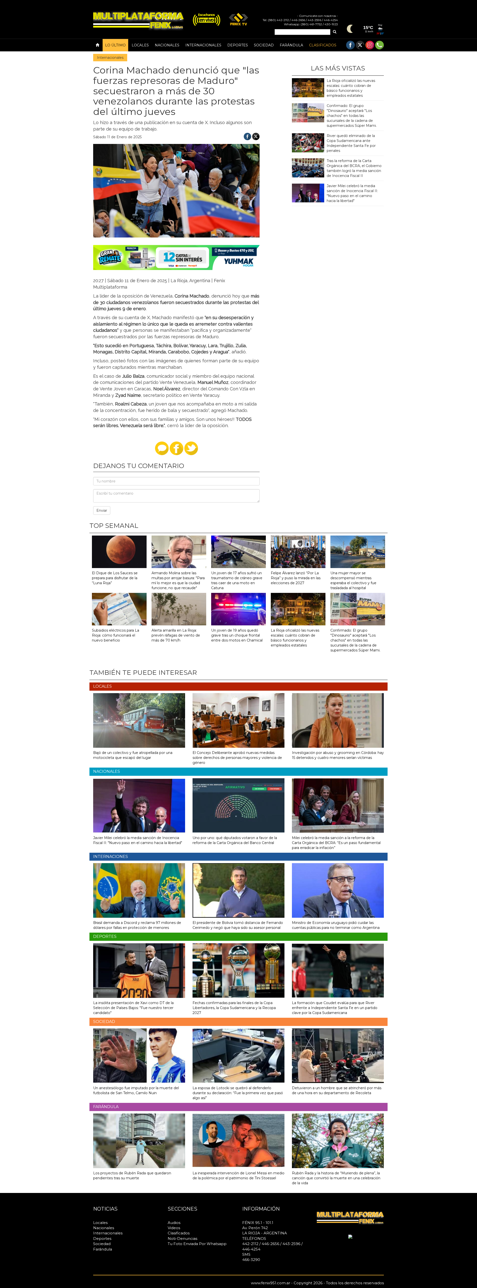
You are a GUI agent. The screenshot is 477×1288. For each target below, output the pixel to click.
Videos (174, 1227)
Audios (174, 1222)
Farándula (291, 45)
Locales (140, 45)
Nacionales (167, 45)
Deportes (237, 45)
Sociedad (264, 45)
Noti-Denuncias (182, 1238)
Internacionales (203, 45)
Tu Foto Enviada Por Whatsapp (197, 1243)
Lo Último (115, 45)
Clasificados (322, 45)
